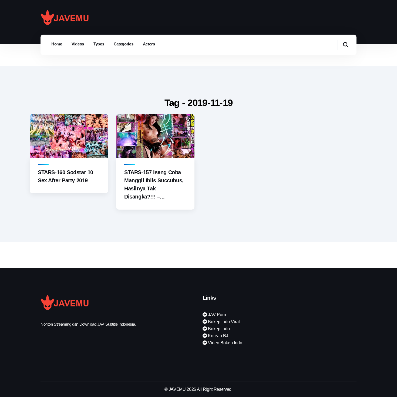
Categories (123, 44)
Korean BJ (217, 335)
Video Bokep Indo (224, 342)
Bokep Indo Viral (223, 321)
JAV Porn (216, 314)
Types (98, 44)
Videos (78, 44)
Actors (149, 44)
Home (56, 44)
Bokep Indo (218, 328)
